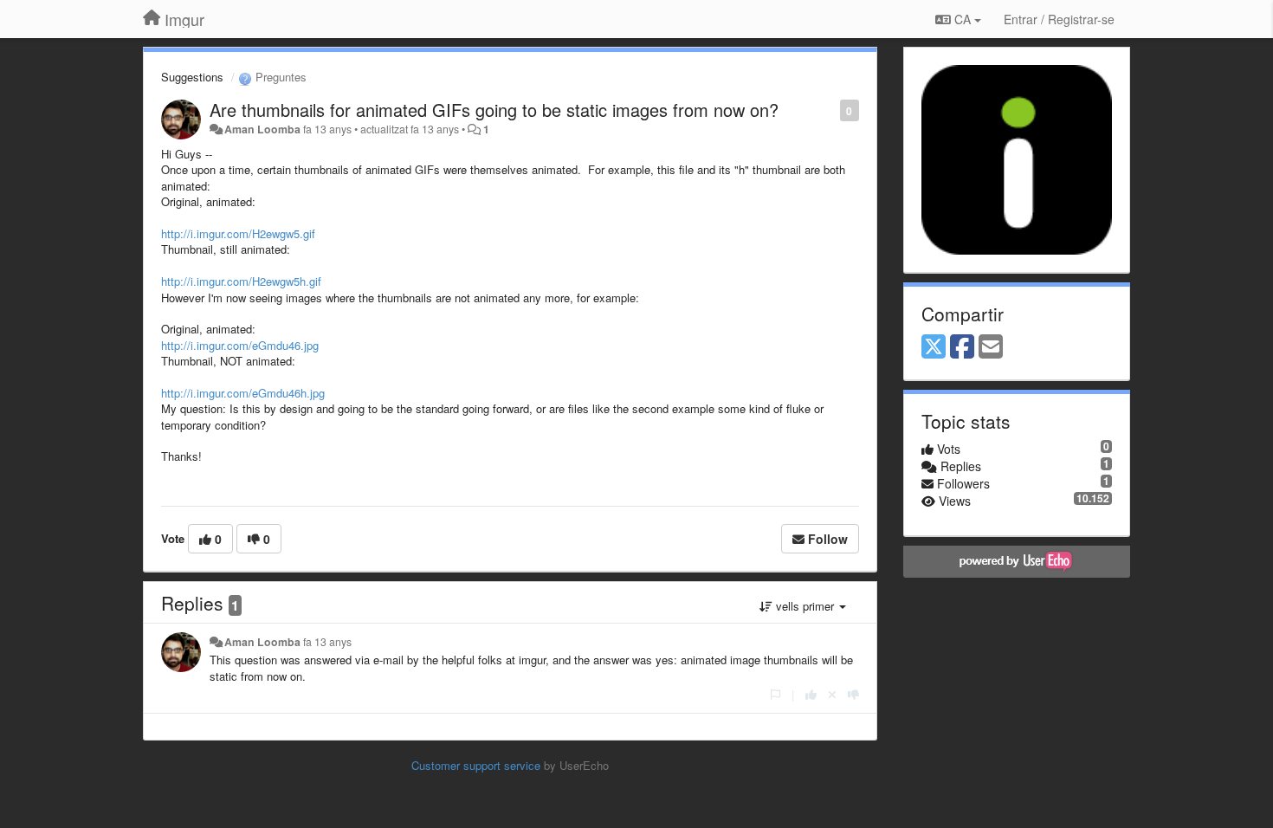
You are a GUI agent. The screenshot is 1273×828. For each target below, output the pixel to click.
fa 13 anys (327, 642)
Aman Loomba (262, 129)
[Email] (991, 347)
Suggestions (192, 76)
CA (962, 19)
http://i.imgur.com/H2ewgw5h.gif (241, 281)
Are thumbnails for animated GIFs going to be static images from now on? (494, 109)
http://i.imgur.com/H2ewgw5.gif (238, 233)
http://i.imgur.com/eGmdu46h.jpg (243, 393)
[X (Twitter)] (933, 347)
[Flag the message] (831, 109)
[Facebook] (962, 347)
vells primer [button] (804, 606)
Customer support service (475, 765)
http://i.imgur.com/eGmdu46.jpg (240, 345)
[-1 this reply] (853, 694)
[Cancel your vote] (832, 694)
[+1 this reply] (811, 694)
